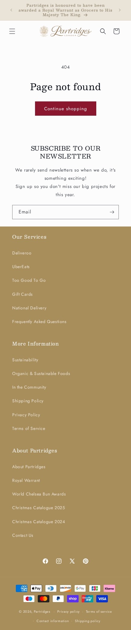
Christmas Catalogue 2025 (38, 508)
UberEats (21, 267)
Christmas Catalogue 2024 (38, 522)
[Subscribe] (112, 212)
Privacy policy (68, 611)
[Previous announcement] (11, 10)
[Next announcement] (119, 10)
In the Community (29, 387)
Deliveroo (21, 253)
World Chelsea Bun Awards (39, 494)
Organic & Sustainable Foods (41, 373)
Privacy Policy (26, 415)
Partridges (42, 611)
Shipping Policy (28, 401)
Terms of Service (28, 428)
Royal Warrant (26, 480)
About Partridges (29, 467)
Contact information (53, 620)
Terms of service (99, 611)
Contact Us (23, 535)
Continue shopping (65, 108)
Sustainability (25, 360)
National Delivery (29, 308)
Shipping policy (88, 620)
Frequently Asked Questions (39, 321)
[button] (12, 31)
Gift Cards (22, 294)
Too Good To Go (29, 280)
